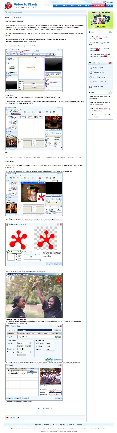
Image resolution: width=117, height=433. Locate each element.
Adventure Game (82, 428)
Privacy (55, 424)
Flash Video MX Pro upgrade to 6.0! (99, 43)
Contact (46, 424)
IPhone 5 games (15, 428)
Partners (71, 424)
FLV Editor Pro (15, 45)
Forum (110, 5)
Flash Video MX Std (98, 72)
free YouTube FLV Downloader (15, 101)
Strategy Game (62, 428)
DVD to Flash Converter (99, 77)
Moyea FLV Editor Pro (30, 41)
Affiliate (79, 424)
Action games (52, 428)
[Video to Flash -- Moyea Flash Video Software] (20, 9)
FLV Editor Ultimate (98, 86)
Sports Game (92, 428)
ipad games (35, 428)
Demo (79, 5)
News (91, 32)
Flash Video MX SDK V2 (99, 82)
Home (56, 5)
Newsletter (110, 2)
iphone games (26, 428)
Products (64, 5)
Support (87, 5)
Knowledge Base (99, 5)
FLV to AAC (41, 408)
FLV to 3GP (49, 408)
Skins (72, 5)
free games (43, 428)
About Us (38, 424)
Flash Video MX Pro (98, 68)
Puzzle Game (72, 428)
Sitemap (62, 424)
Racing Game (102, 428)
